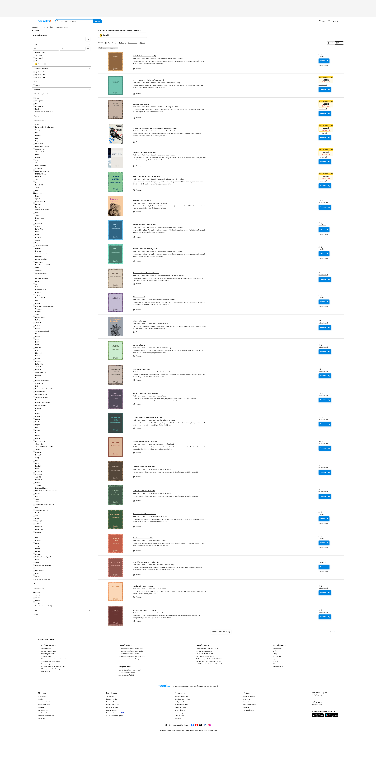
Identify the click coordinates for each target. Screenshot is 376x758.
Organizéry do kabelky (48, 654)
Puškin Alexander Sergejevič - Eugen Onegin (147, 176)
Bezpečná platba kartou (113, 713)
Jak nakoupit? (110, 696)
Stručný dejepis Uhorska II (141, 369)
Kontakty (40, 699)
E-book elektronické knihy (61, 27)
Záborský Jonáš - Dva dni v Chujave (144, 152)
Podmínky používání (44, 702)
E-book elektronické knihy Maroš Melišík (130, 651)
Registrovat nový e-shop (182, 699)
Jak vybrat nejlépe (125, 667)
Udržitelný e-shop (248, 710)
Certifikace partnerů (249, 705)
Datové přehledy (180, 710)
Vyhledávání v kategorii (40, 35)
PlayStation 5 (277, 656)
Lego (274, 659)
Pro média (41, 707)
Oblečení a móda (278, 666)
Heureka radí (110, 702)
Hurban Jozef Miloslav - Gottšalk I (144, 467)
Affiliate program (180, 713)
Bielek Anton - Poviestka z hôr (143, 538)
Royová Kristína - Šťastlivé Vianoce (144, 514)
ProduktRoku (247, 702)
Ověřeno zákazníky (249, 696)
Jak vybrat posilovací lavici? (126, 673)
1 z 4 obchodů (323, 109)
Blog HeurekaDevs (43, 713)
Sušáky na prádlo (46, 656)
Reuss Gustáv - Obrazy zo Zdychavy (144, 610)
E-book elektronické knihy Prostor (128, 654)
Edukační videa (179, 716)
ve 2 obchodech (323, 203)
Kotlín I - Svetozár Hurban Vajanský (144, 56)
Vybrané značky (124, 645)
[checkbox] (34, 53)
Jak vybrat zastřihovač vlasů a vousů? (129, 670)
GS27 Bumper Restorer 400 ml (205, 656)
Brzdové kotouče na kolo (48, 651)
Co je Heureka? (42, 696)
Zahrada (275, 661)
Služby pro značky (180, 707)
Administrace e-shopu (181, 696)
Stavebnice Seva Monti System (50, 661)
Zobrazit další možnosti (42, 112)
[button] (59, 39)
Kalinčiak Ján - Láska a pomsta (143, 586)
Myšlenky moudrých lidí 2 (141, 104)
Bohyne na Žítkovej (139, 345)
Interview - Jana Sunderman (142, 201)
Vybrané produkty (202, 645)
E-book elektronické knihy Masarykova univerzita (133, 659)
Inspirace (246, 707)
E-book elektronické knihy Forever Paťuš (130, 649)
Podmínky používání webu (209, 730)
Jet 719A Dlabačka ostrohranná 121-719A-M (209, 664)
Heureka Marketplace (181, 705)
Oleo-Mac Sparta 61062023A (204, 651)
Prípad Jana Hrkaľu (139, 297)
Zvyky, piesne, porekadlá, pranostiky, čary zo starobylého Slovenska (155, 128)
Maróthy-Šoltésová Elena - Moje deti (145, 442)
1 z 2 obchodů (323, 85)
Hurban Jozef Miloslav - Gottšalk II (144, 491)
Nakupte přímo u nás (112, 705)
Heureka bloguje (43, 710)
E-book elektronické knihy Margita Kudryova (131, 656)
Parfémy (275, 651)
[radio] (34, 72)
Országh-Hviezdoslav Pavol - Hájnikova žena (147, 417)
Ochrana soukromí (111, 710)
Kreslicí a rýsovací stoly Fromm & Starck (53, 666)
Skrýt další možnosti (41, 579)
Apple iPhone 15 (277, 649)
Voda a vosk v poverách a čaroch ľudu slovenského (149, 80)
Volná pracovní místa (44, 705)
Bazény (275, 654)
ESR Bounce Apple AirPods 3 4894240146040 (209, 659)
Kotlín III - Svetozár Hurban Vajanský (145, 249)
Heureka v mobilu (111, 699)
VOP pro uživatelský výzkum (114, 716)
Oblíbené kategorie (48, 645)
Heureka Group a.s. (179, 730)
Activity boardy (46, 649)
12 (340, 632)
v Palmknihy (322, 56)
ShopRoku (246, 699)
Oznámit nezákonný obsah (46, 716)
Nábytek (275, 664)
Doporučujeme (278, 645)
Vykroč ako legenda (139, 321)
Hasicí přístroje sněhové (48, 664)
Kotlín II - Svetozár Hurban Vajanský (144, 225)
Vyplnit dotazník (317, 704)
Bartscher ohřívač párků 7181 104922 (207, 649)
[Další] (343, 632)
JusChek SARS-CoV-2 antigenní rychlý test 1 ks (210, 661)
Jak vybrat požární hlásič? (126, 675)
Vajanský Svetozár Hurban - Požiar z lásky (146, 562)
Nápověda (178, 718)
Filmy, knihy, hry (44, 27)
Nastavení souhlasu (112, 707)
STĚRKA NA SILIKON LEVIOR (204, 654)
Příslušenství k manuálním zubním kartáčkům (54, 659)
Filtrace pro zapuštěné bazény (50, 669)
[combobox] (74, 21)
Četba (51, 27)
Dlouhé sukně (45, 672)
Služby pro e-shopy (180, 702)
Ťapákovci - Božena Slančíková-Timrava (146, 273)
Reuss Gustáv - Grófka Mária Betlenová (145, 393)
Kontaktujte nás (317, 695)
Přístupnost (41, 718)
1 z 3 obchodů (323, 157)
